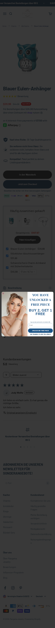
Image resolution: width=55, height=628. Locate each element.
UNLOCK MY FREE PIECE (40, 331)
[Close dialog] (3, 293)
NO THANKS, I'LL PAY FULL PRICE (40, 334)
